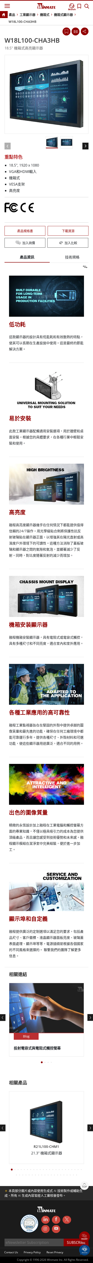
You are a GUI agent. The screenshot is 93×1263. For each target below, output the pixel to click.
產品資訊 (27, 257)
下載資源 (68, 231)
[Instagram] (45, 1229)
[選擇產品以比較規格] (46, 243)
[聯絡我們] (75, 31)
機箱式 (44, 14)
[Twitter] (67, 1219)
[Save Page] (66, 31)
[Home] (3, 15)
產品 (12, 14)
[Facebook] (56, 1219)
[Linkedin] (45, 1219)
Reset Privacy (54, 1252)
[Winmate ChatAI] (84, 1249)
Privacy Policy (32, 1252)
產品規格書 (25, 231)
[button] (84, 1237)
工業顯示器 (27, 14)
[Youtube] (56, 1229)
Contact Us (11, 1252)
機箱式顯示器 (63, 14)
